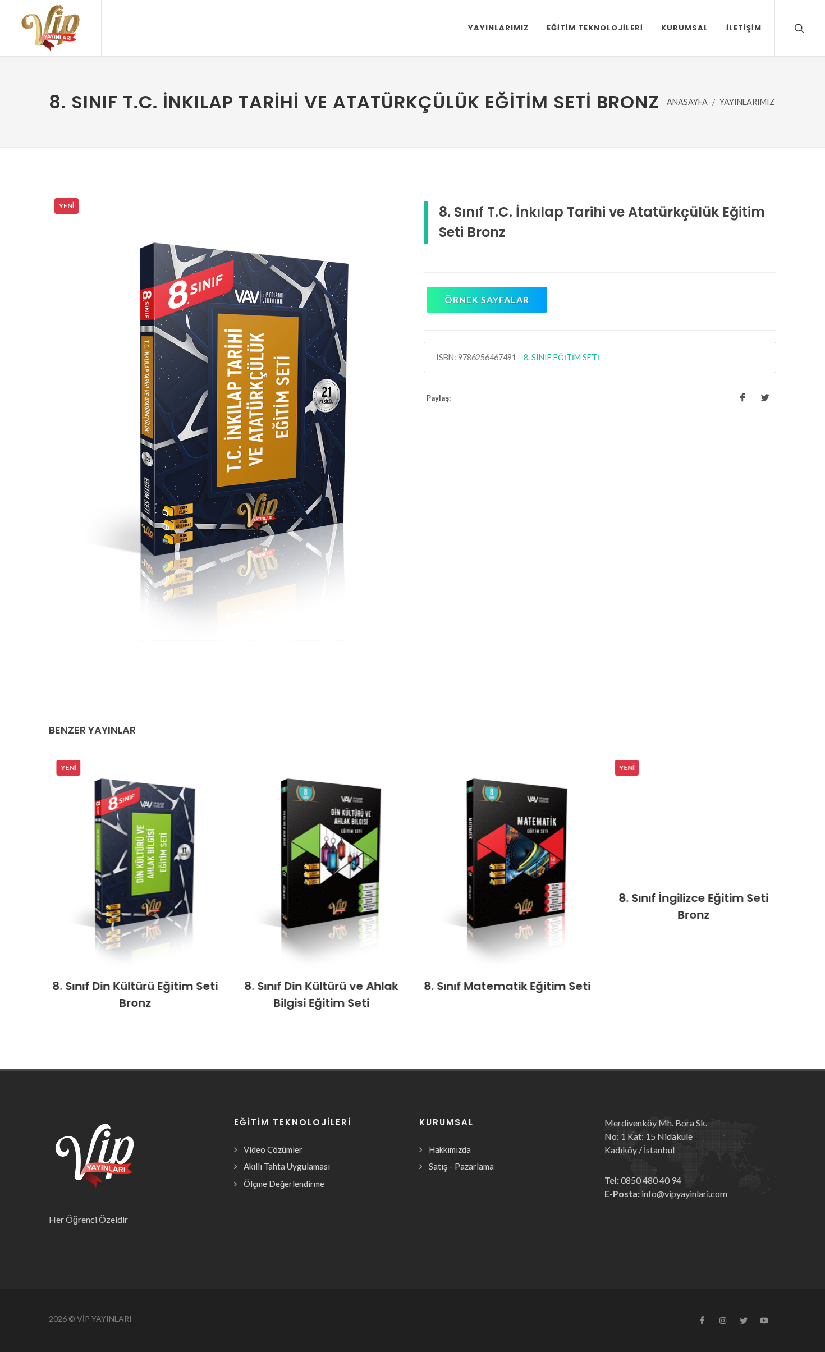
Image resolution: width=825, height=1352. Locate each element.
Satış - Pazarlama (461, 1166)
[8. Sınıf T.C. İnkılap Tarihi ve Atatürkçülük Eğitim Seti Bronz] (225, 417)
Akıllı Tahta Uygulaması (287, 1166)
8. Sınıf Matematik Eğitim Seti (505, 986)
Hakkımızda (450, 1149)
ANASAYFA (687, 102)
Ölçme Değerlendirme (284, 1184)
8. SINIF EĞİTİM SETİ (561, 357)
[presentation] (39, 889)
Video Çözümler (273, 1149)
